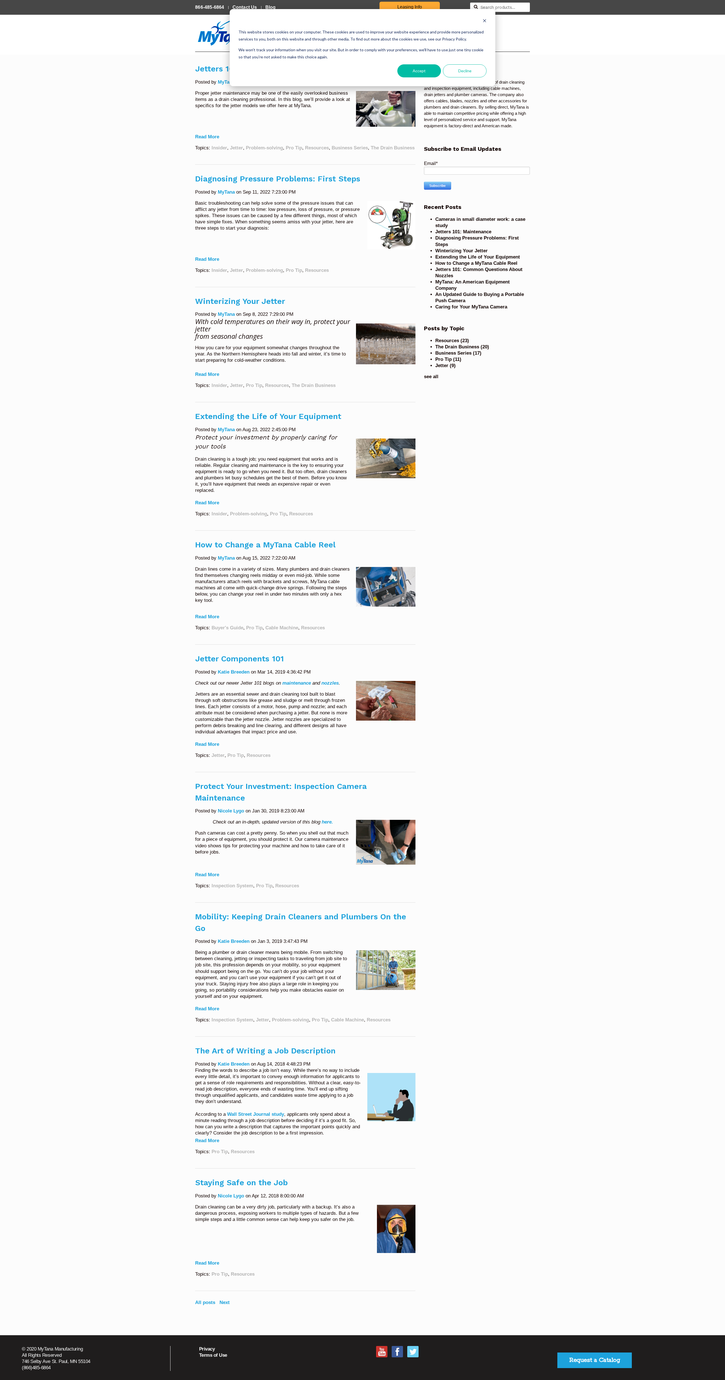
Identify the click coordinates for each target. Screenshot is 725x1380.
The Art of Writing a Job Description (265, 1050)
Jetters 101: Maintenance (463, 231)
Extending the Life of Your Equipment (268, 416)
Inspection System (232, 885)
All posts (205, 1302)
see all (431, 376)
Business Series (350, 148)
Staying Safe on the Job (241, 1182)
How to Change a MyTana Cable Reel (265, 544)
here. (327, 822)
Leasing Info (409, 7)
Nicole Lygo (231, 811)
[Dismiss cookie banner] (485, 21)
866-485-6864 (209, 7)
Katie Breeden (234, 672)
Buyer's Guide (227, 627)
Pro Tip (294, 148)
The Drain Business (393, 148)
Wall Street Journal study (255, 1114)
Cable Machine (281, 627)
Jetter (236, 148)
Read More (207, 136)
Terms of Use (213, 1355)
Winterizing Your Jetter (240, 301)
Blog (270, 7)
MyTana (226, 82)
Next (224, 1302)
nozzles (330, 683)
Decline (465, 70)
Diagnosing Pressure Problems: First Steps (277, 178)
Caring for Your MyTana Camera (471, 307)
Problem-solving (264, 148)
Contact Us (245, 7)
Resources (317, 148)
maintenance (296, 683)
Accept (419, 70)
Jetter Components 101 (239, 658)
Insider (219, 148)
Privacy (207, 1349)
